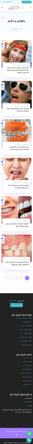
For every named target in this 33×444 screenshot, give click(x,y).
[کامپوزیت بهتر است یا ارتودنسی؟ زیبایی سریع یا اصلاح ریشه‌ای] (16, 210)
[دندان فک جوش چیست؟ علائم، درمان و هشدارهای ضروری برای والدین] (16, 249)
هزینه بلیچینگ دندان (25, 341)
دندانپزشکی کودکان (26, 373)
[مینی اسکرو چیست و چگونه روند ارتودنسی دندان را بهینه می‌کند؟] (16, 133)
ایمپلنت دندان (28, 361)
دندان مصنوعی (27, 384)
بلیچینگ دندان (27, 365)
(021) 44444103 (7, 2)
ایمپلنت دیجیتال (27, 377)
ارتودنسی (25, 106)
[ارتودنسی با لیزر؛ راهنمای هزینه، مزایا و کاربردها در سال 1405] (16, 95)
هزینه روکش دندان (26, 345)
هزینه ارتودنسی (27, 322)
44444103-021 (13, 301)
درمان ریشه (24, 259)
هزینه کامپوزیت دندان (25, 329)
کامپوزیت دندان (27, 369)
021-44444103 (28, 402)
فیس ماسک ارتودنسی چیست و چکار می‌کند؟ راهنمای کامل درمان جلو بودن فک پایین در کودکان (18, 70)
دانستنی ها (24, 65)
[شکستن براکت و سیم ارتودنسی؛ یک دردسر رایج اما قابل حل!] (16, 172)
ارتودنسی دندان (27, 381)
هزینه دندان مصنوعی (25, 337)
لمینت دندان (28, 358)
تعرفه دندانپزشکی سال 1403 (24, 318)
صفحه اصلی (19, 29)
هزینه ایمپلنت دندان (26, 333)
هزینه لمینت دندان (26, 326)
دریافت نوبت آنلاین (27, 2)
